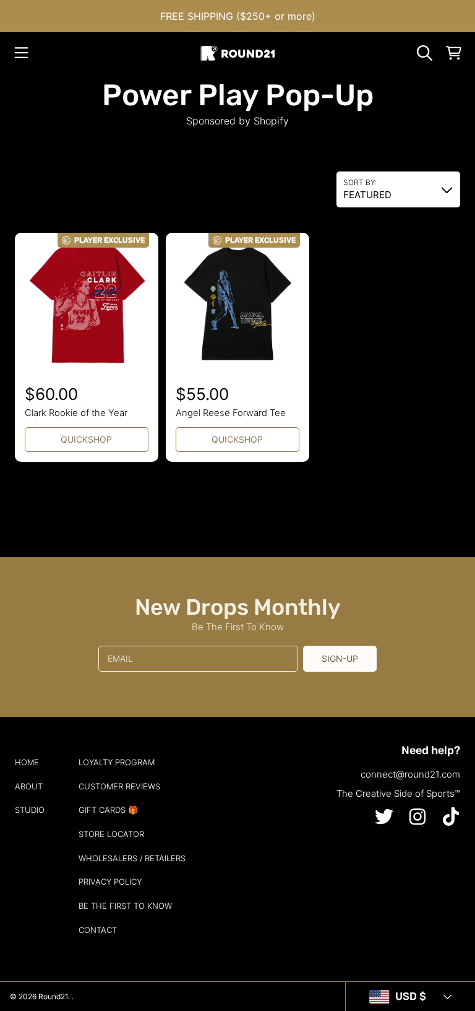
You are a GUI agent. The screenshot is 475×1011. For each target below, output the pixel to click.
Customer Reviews (119, 786)
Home (27, 762)
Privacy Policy (110, 882)
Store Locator (111, 834)
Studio (30, 810)
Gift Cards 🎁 (108, 810)
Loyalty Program (117, 762)
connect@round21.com (410, 774)
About (29, 786)
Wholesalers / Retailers (132, 858)
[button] (21, 53)
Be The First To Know (125, 906)
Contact (98, 930)
